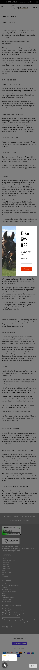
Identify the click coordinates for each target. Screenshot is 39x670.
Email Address (25, 258)
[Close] (34, 228)
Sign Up (26, 269)
